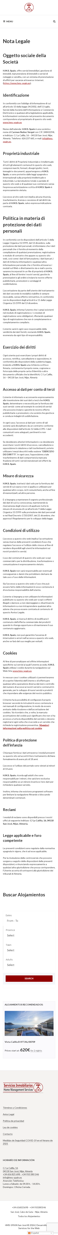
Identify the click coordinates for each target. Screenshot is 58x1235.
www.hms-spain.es (12, 122)
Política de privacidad (13, 1120)
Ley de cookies (10, 1127)
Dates (9, 915)
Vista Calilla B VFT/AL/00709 (20, 1041)
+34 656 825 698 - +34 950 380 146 (21, 1174)
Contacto (8, 1134)
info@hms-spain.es (12, 1177)
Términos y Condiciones (15, 1107)
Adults (9, 959)
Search (29, 978)
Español (35, 1233)
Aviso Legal (8, 1114)
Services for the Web (29, 1228)
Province (10, 930)
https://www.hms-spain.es (17, 83)
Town (8, 944)
